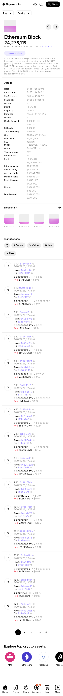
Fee (49, 245)
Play (5, 13)
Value (19, 245)
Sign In (55, 4)
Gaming (21, 13)
